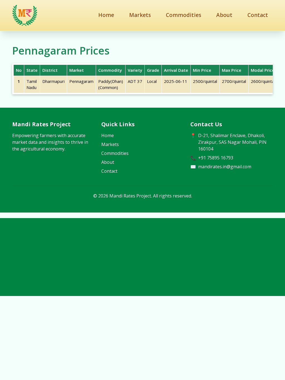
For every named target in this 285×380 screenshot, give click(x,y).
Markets (140, 15)
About (224, 15)
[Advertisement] (142, 257)
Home (106, 15)
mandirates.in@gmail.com (224, 167)
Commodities (183, 15)
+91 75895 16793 (215, 158)
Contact (257, 15)
